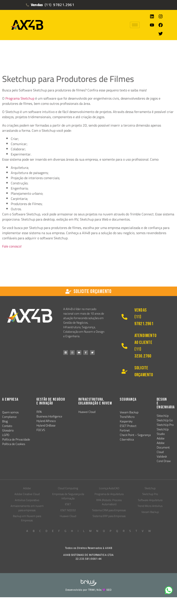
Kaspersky (126, 421)
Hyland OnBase (45, 425)
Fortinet (125, 430)
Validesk (162, 456)
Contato (7, 426)
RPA (39, 412)
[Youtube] (152, 25)
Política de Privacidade (16, 439)
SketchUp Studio (163, 431)
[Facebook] (160, 25)
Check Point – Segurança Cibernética (135, 437)
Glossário (8, 430)
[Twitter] (160, 33)
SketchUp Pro (165, 425)
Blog (5, 421)
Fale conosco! (12, 246)
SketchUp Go (165, 420)
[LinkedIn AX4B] (65, 352)
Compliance (9, 417)
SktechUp (163, 415)
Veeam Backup (129, 412)
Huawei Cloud (86, 412)
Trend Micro (127, 417)
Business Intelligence (49, 416)
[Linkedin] (152, 16)
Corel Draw (164, 461)
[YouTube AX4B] (79, 352)
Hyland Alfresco (46, 421)
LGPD (5, 435)
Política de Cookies (13, 444)
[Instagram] (160, 16)
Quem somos (10, 412)
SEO (109, 589)
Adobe (160, 438)
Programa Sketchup (19, 98)
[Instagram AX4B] (72, 352)
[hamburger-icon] (135, 25)
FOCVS (40, 430)
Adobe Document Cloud (163, 447)
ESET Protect (128, 426)
